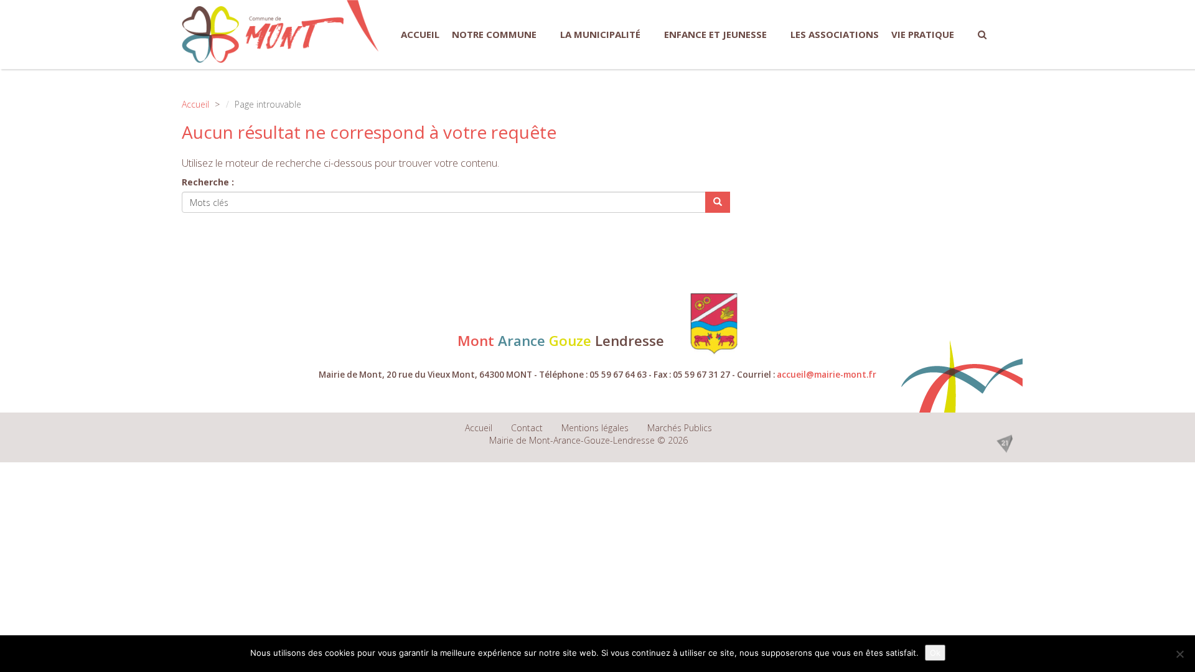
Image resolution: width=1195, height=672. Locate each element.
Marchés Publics (679, 428)
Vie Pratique (922, 34)
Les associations (834, 34)
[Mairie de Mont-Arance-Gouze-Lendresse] (263, 34)
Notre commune (494, 34)
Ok (935, 653)
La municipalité (600, 34)
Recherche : (208, 182)
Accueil (420, 34)
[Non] (1179, 654)
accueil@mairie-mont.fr (826, 374)
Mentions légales (595, 428)
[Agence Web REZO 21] (1004, 442)
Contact (527, 428)
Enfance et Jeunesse (715, 34)
